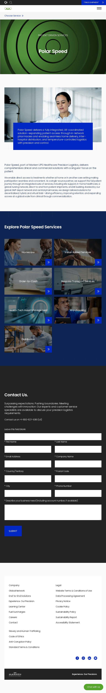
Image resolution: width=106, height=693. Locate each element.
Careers (13, 617)
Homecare (28, 252)
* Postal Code (62, 471)
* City (7, 486)
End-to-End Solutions (20, 596)
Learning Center (17, 606)
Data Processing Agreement (70, 596)
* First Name (10, 441)
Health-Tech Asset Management (28, 310)
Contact (13, 622)
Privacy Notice (63, 601)
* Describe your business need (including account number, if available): (41, 500)
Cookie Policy (62, 606)
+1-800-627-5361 (28, 419)
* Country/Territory (14, 471)
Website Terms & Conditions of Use (74, 590)
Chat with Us (93, 687)
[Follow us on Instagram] (83, 658)
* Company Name (64, 456)
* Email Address (12, 456)
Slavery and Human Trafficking (24, 631)
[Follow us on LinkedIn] (89, 658)
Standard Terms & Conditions (24, 647)
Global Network (17, 590)
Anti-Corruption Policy (20, 641)
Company (14, 585)
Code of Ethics (16, 636)
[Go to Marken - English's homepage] (8, 8)
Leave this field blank (15, 429)
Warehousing (78, 310)
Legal (58, 585)
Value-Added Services (78, 252)
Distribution (28, 339)
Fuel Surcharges (17, 611)
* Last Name (61, 441)
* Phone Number (63, 486)
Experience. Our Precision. (22, 601)
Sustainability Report (66, 617)
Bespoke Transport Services (78, 281)
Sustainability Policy (66, 611)
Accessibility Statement (68, 622)
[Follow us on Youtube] (95, 658)
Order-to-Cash (28, 281)
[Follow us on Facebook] (77, 658)
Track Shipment (91, 2)
